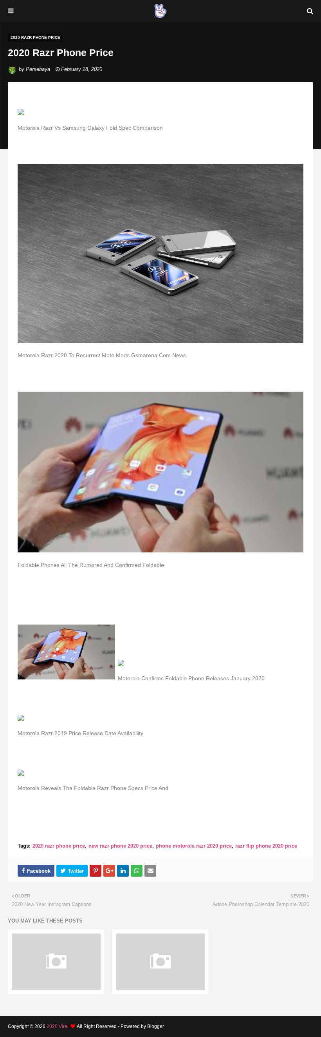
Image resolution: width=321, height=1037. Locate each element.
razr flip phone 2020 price (266, 846)
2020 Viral (58, 1026)
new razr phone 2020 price (120, 846)
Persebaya (38, 69)
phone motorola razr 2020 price (194, 846)
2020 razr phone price (58, 846)
